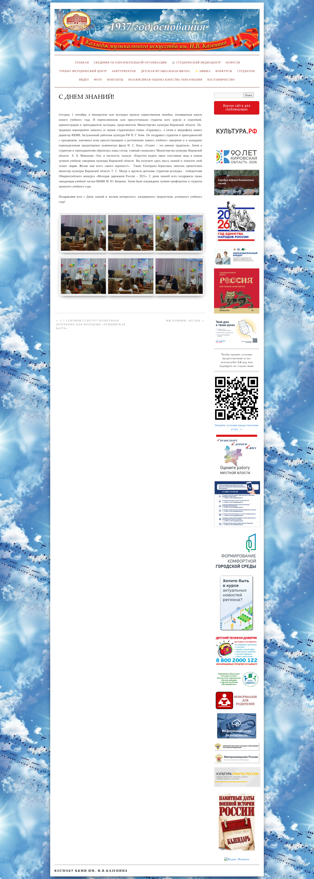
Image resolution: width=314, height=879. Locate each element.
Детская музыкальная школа (165, 71)
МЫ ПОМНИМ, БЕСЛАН (185, 320)
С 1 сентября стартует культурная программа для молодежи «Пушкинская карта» (90, 324)
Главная (81, 62)
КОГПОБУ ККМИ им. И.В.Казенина (91, 870)
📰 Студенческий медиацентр (196, 62)
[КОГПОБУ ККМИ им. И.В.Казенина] (157, 32)
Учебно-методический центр (83, 71)
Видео (84, 79)
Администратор (72, 103)
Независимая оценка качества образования (165, 79)
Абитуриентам (124, 71)
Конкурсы (224, 71)
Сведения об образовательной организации (130, 62)
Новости (233, 62)
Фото (98, 79)
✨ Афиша (203, 71)
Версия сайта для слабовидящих (236, 107)
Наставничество (221, 79)
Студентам (246, 71)
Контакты (115, 79)
